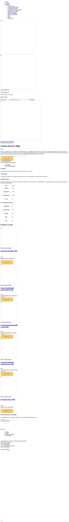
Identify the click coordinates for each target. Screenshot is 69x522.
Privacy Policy (8, 435)
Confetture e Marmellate (13, 7)
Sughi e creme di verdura (13, 10)
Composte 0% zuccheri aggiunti (14, 9)
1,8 (12, 213)
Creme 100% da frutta (12, 8)
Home (6, 1)
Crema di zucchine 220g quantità (8, 258)
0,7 (12, 220)
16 (12, 198)
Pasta (9, 17)
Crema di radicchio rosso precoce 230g (7, 363)
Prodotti (7, 4)
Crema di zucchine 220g (9, 251)
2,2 (12, 202)
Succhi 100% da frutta (12, 14)
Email (2, 419)
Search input (13, 99)
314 (13, 188)
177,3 (13, 195)
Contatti (7, 3)
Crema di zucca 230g (8, 399)
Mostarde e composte (12, 12)
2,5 (12, 217)
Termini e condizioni (9, 434)
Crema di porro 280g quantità (7, 156)
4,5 (12, 206)
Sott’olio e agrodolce (12, 13)
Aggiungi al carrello (7, 262)
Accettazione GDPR (5, 421)
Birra (9, 15)
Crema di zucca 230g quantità (7, 407)
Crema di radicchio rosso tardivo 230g (7, 289)
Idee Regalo (10, 18)
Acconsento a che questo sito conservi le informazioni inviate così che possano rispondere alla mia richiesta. (30, 423)
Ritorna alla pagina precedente (7, 142)
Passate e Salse (11, 6)
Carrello (7, 431)
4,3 (12, 209)
